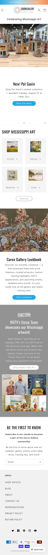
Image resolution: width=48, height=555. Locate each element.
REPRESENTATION (14, 507)
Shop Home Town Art (24, 367)
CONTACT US (12, 501)
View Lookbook (24, 297)
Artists (10, 159)
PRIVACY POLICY (14, 513)
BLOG (8, 488)
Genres (34, 159)
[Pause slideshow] (45, 123)
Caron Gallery (20, 551)
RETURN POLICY (13, 519)
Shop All (24, 198)
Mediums (10, 187)
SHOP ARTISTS (13, 482)
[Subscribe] (40, 462)
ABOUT (9, 494)
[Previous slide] (18, 123)
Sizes (34, 187)
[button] (39, 10)
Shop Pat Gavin (24, 103)
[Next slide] (30, 123)
